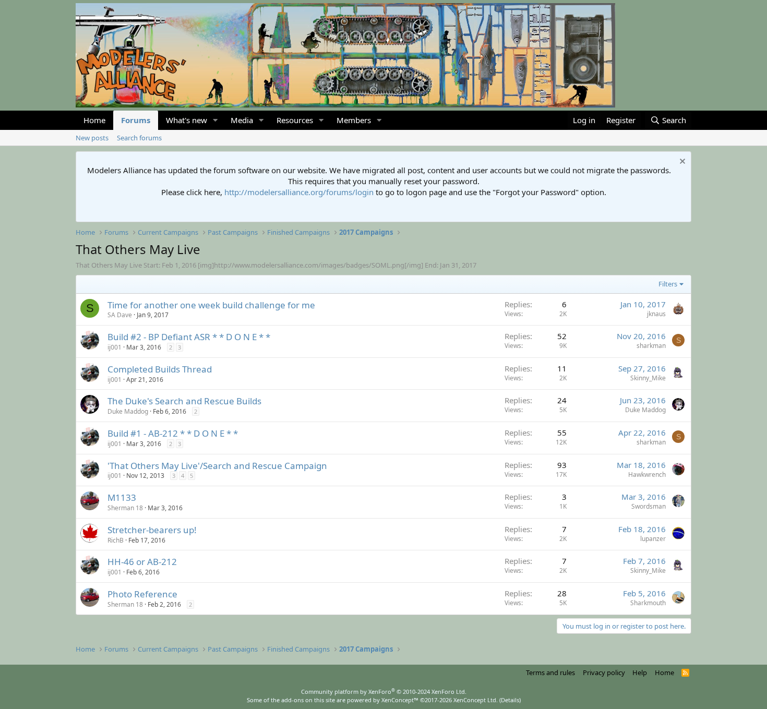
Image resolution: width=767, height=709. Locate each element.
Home (94, 120)
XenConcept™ (399, 700)
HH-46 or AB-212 (142, 562)
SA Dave (119, 314)
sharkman (651, 345)
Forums (135, 120)
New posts (92, 137)
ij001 (114, 347)
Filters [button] (667, 284)
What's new (186, 120)
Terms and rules (550, 672)
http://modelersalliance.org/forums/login (299, 192)
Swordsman (648, 506)
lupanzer (653, 538)
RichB (115, 540)
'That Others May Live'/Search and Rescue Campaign (217, 466)
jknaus (656, 313)
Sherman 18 (125, 507)
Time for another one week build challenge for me (211, 305)
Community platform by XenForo (383, 691)
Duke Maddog (127, 411)
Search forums (139, 137)
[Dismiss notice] (681, 162)
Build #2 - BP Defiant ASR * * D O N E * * (188, 337)
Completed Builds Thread (159, 369)
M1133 (121, 497)
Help (639, 672)
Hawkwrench (647, 474)
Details (510, 700)
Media (242, 120)
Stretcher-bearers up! (152, 530)
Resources (295, 120)
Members (354, 120)
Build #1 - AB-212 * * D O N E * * (172, 433)
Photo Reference (142, 594)
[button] (215, 120)
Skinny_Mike (648, 378)
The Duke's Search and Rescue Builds (184, 401)
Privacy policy (604, 672)
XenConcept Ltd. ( (477, 700)
